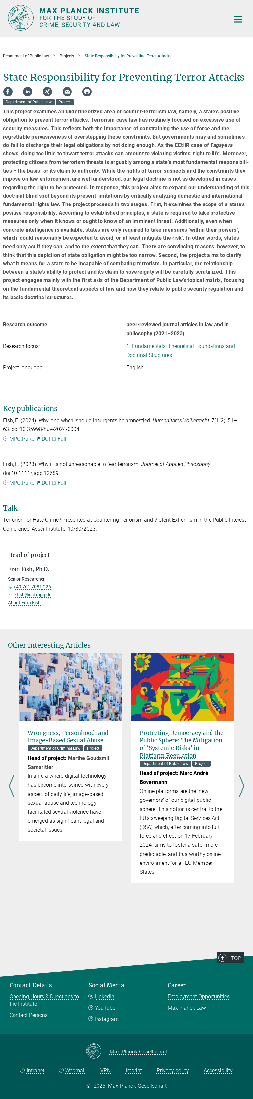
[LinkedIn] (28, 92)
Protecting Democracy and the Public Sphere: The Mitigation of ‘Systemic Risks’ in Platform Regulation (181, 744)
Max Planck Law (187, 1008)
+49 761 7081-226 (32, 586)
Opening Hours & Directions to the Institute (44, 1000)
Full (62, 439)
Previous (11, 786)
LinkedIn (104, 996)
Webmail (75, 1070)
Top (236, 958)
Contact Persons (29, 1015)
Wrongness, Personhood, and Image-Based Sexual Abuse (68, 736)
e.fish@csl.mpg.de (32, 594)
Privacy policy (173, 1070)
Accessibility (218, 1070)
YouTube (105, 1008)
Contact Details (31, 985)
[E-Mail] (67, 92)
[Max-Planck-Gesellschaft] (98, 1051)
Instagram (107, 1019)
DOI (46, 439)
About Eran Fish (24, 602)
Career (177, 985)
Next (242, 786)
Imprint (134, 1070)
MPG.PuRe (21, 439)
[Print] (87, 92)
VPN (105, 1070)
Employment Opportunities (199, 996)
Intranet (35, 1070)
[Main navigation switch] (238, 19)
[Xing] (47, 92)
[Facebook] (8, 92)
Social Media (106, 985)
